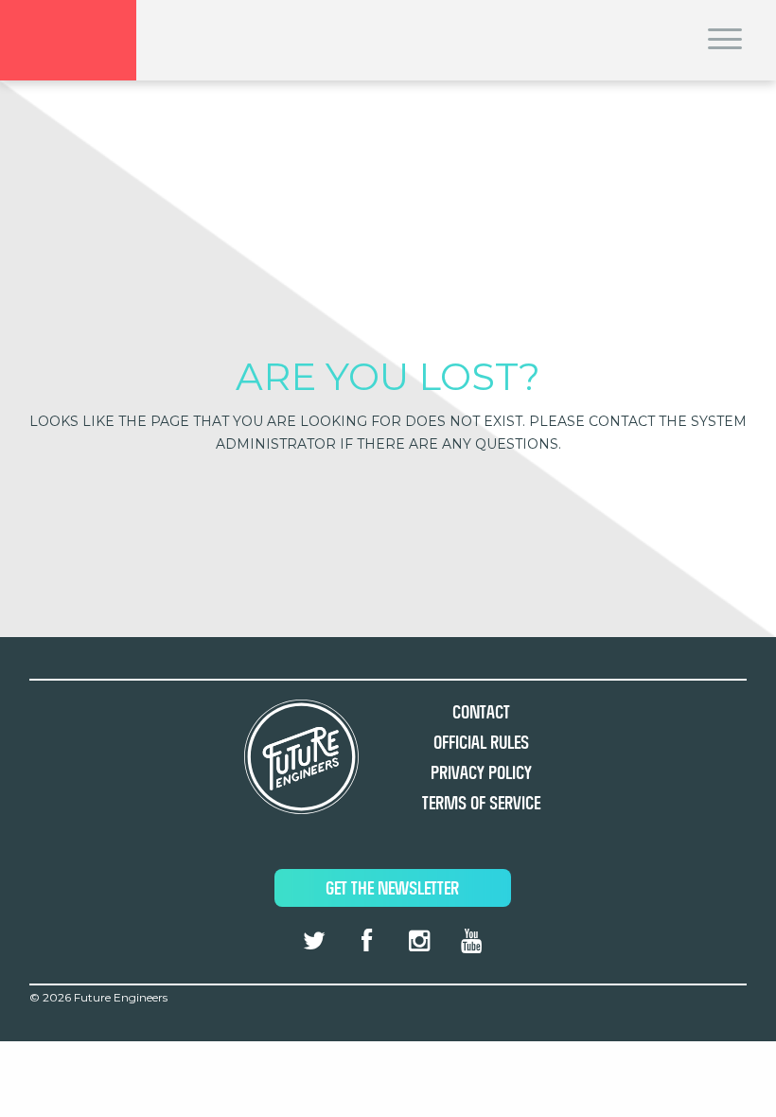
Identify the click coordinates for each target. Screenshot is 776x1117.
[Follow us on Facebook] (366, 941)
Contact (481, 712)
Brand (68, 40)
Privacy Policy (481, 773)
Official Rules (481, 743)
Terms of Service (481, 803)
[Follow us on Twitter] (314, 941)
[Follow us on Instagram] (418, 941)
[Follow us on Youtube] (471, 941)
